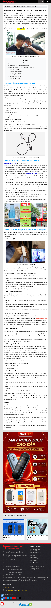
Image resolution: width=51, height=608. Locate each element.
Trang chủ (7, 6)
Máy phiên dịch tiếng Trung (36, 550)
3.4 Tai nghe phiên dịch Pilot (14, 76)
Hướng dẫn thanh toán (35, 570)
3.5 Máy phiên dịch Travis (14, 78)
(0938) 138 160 (15, 587)
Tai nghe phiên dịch (34, 558)
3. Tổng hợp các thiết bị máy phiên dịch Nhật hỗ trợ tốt (20, 67)
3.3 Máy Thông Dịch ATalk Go (15, 74)
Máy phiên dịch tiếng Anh (35, 552)
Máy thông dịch (33, 560)
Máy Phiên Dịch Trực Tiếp (36, 555)
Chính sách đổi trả (34, 568)
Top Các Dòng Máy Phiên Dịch (29, 6)
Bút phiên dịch (33, 557)
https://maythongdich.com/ (16, 569)
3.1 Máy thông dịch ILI (13, 69)
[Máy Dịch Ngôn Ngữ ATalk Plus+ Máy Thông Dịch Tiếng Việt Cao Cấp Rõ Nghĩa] (25, 472)
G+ (6, 598)
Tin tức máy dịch (16, 6)
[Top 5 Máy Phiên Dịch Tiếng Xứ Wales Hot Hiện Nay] (37, 527)
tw (8, 598)
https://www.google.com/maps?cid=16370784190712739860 (16, 573)
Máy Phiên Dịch (33, 554)
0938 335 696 (8, 587)
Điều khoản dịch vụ (34, 564)
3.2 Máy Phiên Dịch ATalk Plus (15, 71)
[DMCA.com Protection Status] (30, 604)
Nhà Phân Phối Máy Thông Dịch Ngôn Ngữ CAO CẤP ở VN (29, 602)
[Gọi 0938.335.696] (2, 603)
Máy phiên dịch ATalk (35, 549)
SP (42, 1)
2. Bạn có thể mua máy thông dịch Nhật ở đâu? (18, 65)
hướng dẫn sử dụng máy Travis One (13, 397)
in (10, 598)
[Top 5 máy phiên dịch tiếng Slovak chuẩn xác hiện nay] (13, 527)
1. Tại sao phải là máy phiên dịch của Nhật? (17, 63)
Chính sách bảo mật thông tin (37, 566)
